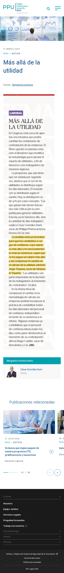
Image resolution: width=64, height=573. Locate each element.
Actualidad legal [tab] (11, 531)
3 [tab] (15, 472)
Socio (24, 373)
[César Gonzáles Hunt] (11, 371)
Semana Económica (22, 85)
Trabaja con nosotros (13, 526)
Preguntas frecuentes (13, 520)
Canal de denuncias (32, 558)
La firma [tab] (7, 496)
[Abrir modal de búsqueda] (48, 8)
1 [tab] (5, 472)
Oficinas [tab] (7, 542)
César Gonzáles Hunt (31, 369)
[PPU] (15, 8)
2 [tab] (10, 472)
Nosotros (7, 503)
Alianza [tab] (6, 536)
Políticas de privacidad (32, 562)
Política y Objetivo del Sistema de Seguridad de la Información (30, 554)
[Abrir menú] (58, 8)
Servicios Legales (12, 514)
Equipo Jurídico (10, 509)
